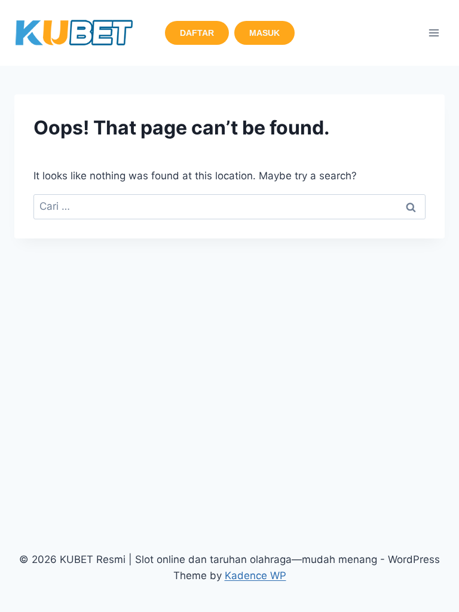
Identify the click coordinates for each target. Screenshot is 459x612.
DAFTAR (197, 33)
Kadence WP (255, 576)
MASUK (264, 33)
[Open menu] (434, 32)
